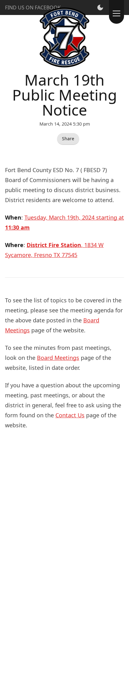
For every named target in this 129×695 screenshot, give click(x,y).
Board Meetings (58, 357)
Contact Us (70, 415)
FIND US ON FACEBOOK (33, 7)
